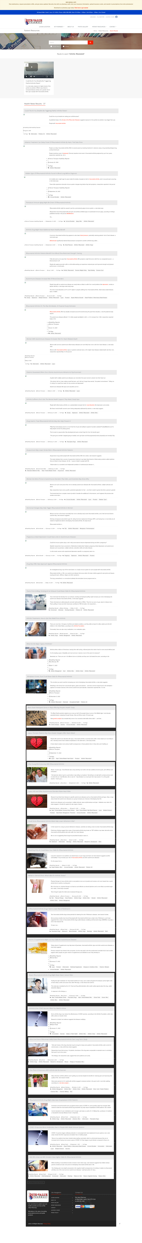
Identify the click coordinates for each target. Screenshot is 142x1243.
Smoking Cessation (69, 610)
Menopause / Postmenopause (87, 528)
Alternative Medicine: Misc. (33, 470)
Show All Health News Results (36, 1182)
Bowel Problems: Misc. (57, 867)
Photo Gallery (83, 26)
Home (95, 31)
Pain (66, 528)
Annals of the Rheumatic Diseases (71, 120)
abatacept (65, 153)
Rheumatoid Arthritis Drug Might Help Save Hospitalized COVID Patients (53, 1100)
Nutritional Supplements (76, 967)
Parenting (70, 1176)
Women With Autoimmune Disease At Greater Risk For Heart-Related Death (51, 339)
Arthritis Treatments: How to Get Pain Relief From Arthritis (45, 618)
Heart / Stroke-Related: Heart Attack (64, 758)
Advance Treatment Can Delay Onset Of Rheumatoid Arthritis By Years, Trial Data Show (54, 142)
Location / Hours (110, 17)
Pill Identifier (100, 17)
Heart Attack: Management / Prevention (65, 812)
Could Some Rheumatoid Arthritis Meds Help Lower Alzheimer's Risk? (51, 821)
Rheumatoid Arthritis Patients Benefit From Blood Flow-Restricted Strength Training (54, 253)
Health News (56, 46)
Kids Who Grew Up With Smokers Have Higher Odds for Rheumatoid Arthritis (55, 1157)
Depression (34, 297)
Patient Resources (98, 26)
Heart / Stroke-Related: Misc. (85, 997)
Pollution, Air (42, 134)
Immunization (55, 1034)
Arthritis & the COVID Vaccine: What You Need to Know (47, 1008)
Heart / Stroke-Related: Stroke (49, 470)
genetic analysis (57, 718)
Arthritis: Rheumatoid (51, 134)
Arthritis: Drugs (89, 245)
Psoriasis (67, 297)
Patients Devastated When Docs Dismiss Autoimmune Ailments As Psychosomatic (53, 372)
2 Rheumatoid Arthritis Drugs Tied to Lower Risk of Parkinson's (49, 909)
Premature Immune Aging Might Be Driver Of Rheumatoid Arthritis (48, 202)
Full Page (26, 134)
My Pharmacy (58, 26)
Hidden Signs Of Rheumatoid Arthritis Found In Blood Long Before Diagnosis (51, 173)
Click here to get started (81, 8)
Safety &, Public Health (71, 1034)
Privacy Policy (54, 1212)
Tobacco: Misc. (102, 1176)
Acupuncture (61, 470)
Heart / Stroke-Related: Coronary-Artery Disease (63, 810)
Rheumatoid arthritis (55, 311)
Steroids (93, 898)
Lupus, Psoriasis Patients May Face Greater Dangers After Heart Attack (51, 733)
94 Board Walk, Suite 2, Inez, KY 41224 (47, 12)
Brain (100, 841)
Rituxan (66, 1062)
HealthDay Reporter (54, 322)
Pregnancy (67, 555)
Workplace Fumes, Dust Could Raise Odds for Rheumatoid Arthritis (49, 676)
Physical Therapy (59, 898)
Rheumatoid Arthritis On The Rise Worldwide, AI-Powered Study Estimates (50, 306)
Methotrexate (53, 240)
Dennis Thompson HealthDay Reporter (59, 158)
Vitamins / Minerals (104, 967)
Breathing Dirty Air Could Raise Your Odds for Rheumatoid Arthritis (50, 850)
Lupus (62, 297)
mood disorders (91, 405)
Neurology (68, 841)
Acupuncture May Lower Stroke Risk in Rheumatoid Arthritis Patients (49, 450)
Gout (64, 671)
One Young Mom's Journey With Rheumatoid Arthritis (46, 764)
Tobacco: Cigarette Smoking (90, 1176)
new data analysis (63, 1083)
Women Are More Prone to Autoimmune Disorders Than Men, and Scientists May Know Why (57, 479)
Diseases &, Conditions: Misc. (90, 967)
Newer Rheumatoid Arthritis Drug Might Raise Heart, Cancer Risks (51, 975)
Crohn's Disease (55, 724)
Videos (67, 46)
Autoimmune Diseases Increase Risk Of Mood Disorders (44, 279)
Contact (112, 26)
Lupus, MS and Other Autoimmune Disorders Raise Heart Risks (49, 791)
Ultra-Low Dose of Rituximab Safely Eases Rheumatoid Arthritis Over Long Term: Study (58, 1039)
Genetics (63, 724)
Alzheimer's (54, 841)
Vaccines (62, 1034)
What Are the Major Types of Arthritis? (39, 644)
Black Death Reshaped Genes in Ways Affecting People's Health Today (51, 707)
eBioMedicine (70, 213)
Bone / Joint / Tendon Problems (100, 1089)
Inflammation (34, 134)
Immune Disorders (54, 197)
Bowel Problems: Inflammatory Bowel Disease (96, 297)
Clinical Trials (97, 997)
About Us (70, 26)
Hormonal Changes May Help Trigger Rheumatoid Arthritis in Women (49, 508)
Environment (54, 610)
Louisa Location (44, 26)
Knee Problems (68, 898)
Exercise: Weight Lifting (80, 270)
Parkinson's (64, 931)
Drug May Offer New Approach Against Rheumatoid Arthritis (46, 564)
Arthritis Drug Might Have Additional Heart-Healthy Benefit (45, 230)
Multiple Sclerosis (43, 297)
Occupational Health (74, 702)
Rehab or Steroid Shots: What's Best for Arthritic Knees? (46, 875)
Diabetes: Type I (103, 499)
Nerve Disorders (73, 931)
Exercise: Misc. (54, 1091)
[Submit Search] (90, 42)
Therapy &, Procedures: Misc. (77, 1062)
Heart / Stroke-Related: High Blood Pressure (86, 810)
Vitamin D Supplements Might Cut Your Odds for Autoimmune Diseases (52, 940)
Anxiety (28, 297)
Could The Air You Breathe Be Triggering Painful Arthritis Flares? (46, 111)
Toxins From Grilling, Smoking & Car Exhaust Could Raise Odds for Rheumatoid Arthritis (55, 591)
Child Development (46, 1176)
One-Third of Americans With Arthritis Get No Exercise (47, 1070)
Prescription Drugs (71, 441)
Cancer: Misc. (105, 997)
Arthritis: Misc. (94, 412)
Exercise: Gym (99, 270)
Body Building (91, 270)
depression (105, 284)
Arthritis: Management (64, 635)
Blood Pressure (68, 245)
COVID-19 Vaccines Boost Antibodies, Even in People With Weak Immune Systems (56, 1127)
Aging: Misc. (79, 221)
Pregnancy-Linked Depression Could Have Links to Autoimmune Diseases (51, 537)
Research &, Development (91, 841)
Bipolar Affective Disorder (77, 297)
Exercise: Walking (64, 1091)
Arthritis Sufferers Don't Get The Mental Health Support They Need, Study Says (52, 399)
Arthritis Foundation (79, 626)
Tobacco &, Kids (78, 1176)
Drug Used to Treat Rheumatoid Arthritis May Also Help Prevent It (48, 421)
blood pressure (84, 235)
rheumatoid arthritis (60, 123)
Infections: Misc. (77, 1119)
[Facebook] (116, 17)
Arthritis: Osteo (79, 671)
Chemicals (60, 610)
